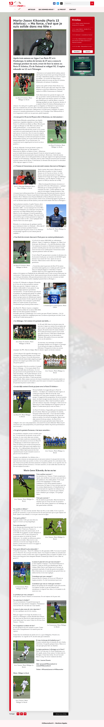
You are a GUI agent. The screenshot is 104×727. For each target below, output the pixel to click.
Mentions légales (61, 723)
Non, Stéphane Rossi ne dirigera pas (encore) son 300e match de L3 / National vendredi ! (82, 40)
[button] (18, 713)
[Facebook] (54, 3)
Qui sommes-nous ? (46, 9)
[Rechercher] (92, 3)
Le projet (62, 9)
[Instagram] (61, 3)
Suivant (88, 51)
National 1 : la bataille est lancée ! (82, 35)
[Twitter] (58, 3)
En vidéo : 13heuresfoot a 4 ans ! (82, 46)
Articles (31, 9)
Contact (72, 9)
